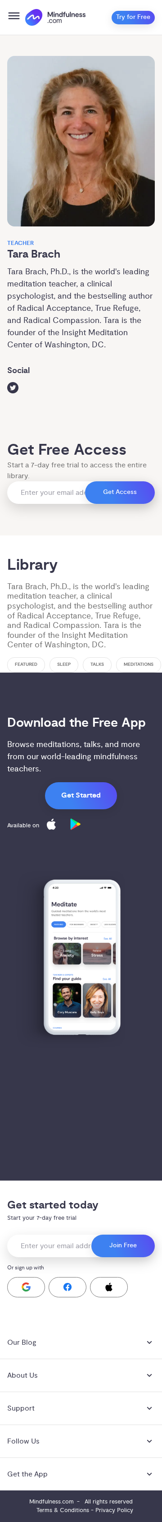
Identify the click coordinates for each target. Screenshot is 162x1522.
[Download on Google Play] (75, 825)
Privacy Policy (114, 1510)
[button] (26, 1287)
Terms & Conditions (62, 1510)
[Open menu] (14, 17)
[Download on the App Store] (51, 825)
